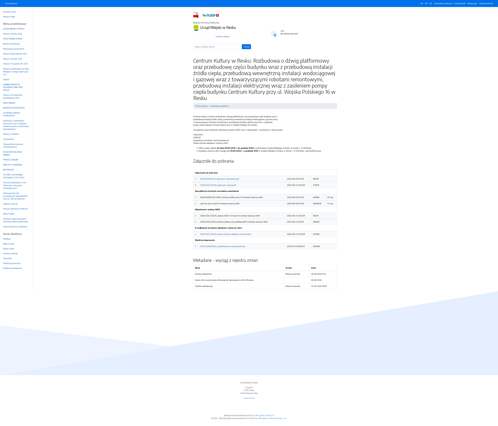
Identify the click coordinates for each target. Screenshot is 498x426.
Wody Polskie (8, 214)
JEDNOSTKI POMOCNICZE (14, 108)
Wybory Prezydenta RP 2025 (15, 64)
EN (426, 3)
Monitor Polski (9, 16)
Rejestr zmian (8, 248)
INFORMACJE (8, 169)
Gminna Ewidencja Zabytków (15, 226)
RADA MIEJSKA (9, 103)
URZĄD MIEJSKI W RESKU (14, 28)
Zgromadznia (8, 139)
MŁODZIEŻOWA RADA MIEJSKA (12, 153)
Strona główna (11, 3)
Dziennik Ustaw (9, 12)
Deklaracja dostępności (12, 268)
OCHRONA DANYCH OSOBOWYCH (11, 114)
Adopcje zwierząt (10, 204)
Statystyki (7, 258)
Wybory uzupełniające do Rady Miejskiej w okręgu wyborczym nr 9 (16, 71)
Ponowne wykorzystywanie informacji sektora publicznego (15, 220)
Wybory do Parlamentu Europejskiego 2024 (13, 96)
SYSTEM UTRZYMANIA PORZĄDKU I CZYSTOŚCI (13, 176)
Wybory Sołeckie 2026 (12, 34)
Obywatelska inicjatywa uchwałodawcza (13, 145)
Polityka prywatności (12, 263)
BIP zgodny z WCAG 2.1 (264, 415)
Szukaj (246, 46)
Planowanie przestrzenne (13, 49)
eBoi (282, 31)
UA (421, 3)
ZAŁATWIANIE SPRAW (12, 38)
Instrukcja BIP (460, 3)
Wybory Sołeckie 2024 (12, 59)
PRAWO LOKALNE (10, 159)
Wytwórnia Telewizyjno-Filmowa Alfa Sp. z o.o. (267, 418)
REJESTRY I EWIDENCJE (12, 165)
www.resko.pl (249, 398)
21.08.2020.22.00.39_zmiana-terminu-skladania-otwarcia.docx (225, 234)
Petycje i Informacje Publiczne (15, 208)
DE (431, 3)
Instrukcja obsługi (10, 253)
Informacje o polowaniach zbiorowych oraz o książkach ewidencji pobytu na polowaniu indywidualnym (16, 124)
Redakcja (7, 239)
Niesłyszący (472, 3)
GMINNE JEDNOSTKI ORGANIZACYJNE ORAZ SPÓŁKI (13, 87)
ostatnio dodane (223, 36)
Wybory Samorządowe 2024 (15, 54)
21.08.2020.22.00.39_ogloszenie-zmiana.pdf (218, 185)
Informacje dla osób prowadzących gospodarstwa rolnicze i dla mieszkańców (15, 196)
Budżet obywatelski (11, 44)
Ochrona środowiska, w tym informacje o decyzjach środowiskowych (14, 185)
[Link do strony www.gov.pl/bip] (197, 15)
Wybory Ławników (11, 134)
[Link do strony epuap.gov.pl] (210, 15)
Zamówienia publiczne (443, 3)
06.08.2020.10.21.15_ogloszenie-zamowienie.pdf (219, 179)
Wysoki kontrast (486, 3)
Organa (6, 79)
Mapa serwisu (9, 244)
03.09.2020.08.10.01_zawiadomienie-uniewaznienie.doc (222, 246)
